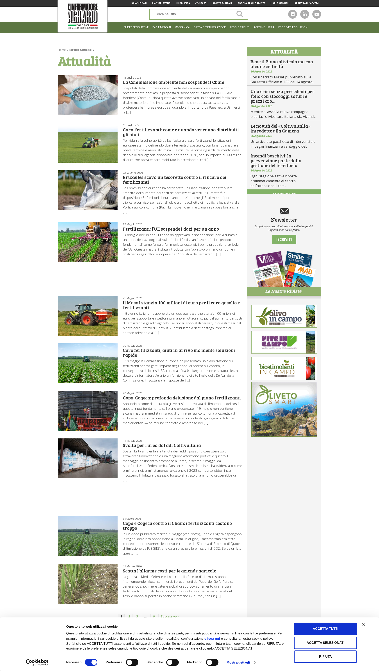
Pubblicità (183, 3)
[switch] (132, 662)
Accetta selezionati (325, 643)
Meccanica (182, 27)
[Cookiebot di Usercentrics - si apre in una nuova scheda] (37, 662)
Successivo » (170, 616)
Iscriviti (284, 239)
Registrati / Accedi (306, 3)
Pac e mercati (161, 27)
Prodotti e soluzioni (293, 27)
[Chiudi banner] (363, 624)
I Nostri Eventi (161, 3)
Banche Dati (139, 3)
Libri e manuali (279, 3)
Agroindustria (264, 27)
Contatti (201, 3)
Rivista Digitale (222, 3)
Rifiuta (325, 656)
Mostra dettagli (238, 662)
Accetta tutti (325, 628)
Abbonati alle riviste (251, 3)
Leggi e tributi (240, 27)
